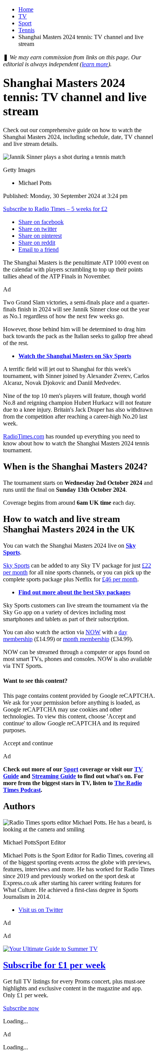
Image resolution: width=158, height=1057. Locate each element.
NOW (93, 632)
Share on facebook (41, 222)
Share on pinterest (40, 235)
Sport (24, 23)
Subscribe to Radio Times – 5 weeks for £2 (55, 209)
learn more (95, 64)
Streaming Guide (54, 776)
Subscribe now (21, 1008)
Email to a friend (38, 249)
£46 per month (119, 579)
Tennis (26, 30)
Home (25, 9)
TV (22, 16)
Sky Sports (16, 565)
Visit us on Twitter (40, 909)
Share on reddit (36, 242)
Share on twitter (37, 229)
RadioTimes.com (23, 436)
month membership (86, 639)
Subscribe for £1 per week (54, 965)
